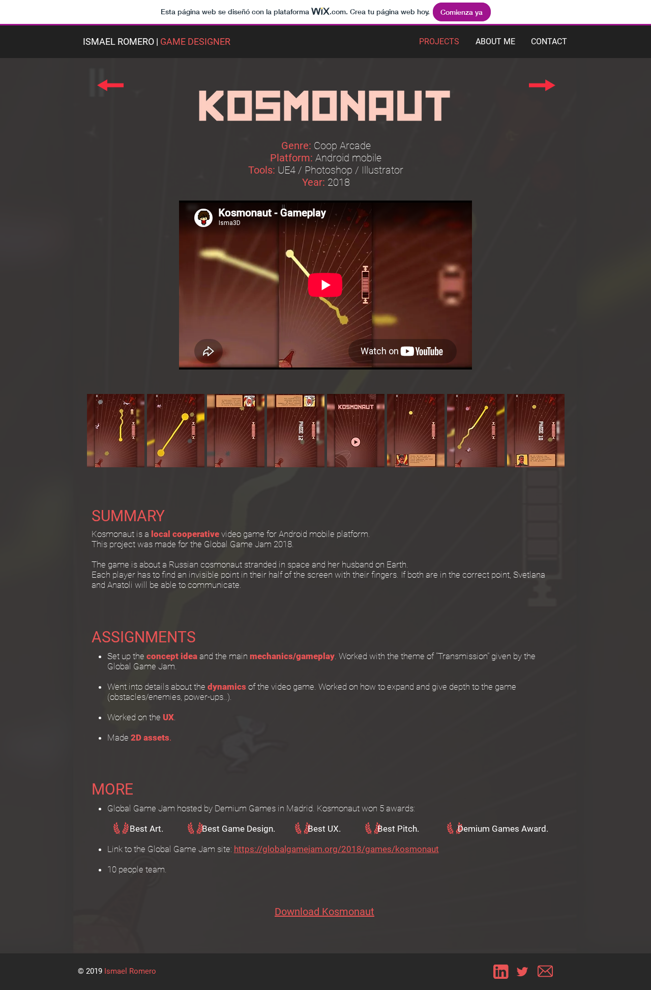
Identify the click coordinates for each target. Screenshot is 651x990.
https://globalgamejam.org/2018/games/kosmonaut (336, 849)
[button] (115, 430)
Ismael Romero (130, 971)
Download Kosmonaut (324, 912)
